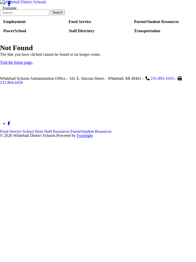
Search (57, 12)
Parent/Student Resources (91, 131)
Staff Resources (56, 131)
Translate (9, 8)
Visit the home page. (16, 62)
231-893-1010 (162, 78)
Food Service (10, 131)
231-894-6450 (11, 82)
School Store (32, 131)
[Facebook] (9, 3)
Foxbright (85, 135)
